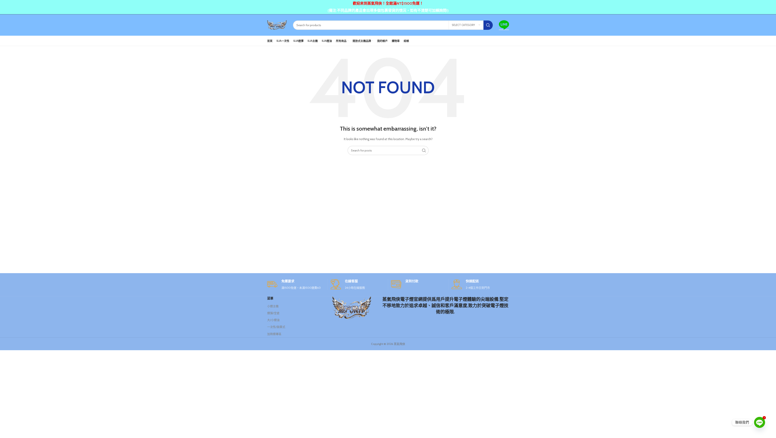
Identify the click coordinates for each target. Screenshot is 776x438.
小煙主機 (273, 306)
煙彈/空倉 (273, 313)
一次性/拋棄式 (276, 327)
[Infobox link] (295, 284)
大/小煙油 (273, 320)
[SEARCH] (488, 25)
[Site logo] (277, 25)
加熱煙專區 (274, 334)
